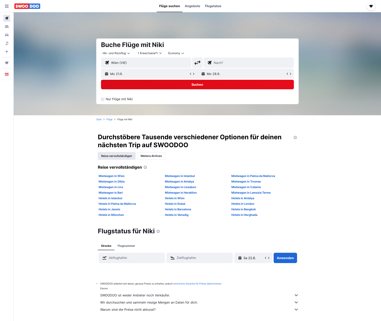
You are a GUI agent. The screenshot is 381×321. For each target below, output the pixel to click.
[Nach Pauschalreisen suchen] (7, 43)
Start (99, 119)
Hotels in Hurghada (244, 214)
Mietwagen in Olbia (112, 181)
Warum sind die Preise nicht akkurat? (128, 309)
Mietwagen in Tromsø (246, 181)
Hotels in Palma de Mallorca (117, 203)
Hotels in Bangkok (243, 209)
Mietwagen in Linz (111, 187)
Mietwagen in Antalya (179, 181)
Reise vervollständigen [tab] (116, 156)
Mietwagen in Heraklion (181, 192)
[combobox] (116, 53)
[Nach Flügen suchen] (7, 18)
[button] (6, 6)
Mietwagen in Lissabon (180, 187)
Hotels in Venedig (177, 214)
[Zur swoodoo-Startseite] (27, 6)
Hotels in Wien (175, 198)
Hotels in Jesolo (109, 209)
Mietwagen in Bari (111, 192)
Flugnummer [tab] (126, 245)
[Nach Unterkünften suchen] (7, 27)
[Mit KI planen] (7, 52)
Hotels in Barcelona (178, 209)
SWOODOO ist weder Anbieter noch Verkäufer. (135, 295)
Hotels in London (242, 203)
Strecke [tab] (106, 245)
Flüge (109, 119)
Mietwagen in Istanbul (180, 176)
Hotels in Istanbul (110, 198)
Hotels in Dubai (175, 203)
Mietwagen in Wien (112, 176)
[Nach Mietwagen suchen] (7, 35)
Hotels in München (111, 214)
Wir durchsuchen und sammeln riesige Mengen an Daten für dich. (149, 302)
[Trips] (7, 63)
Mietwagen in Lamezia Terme (251, 192)
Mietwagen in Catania (246, 187)
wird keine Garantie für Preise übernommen (197, 283)
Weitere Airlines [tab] (151, 156)
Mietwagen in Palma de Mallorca (253, 176)
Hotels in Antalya (242, 198)
